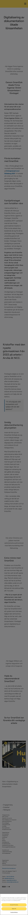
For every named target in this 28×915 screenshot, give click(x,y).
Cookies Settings (14, 912)
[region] (14, 904)
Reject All (14, 908)
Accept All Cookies (14, 904)
